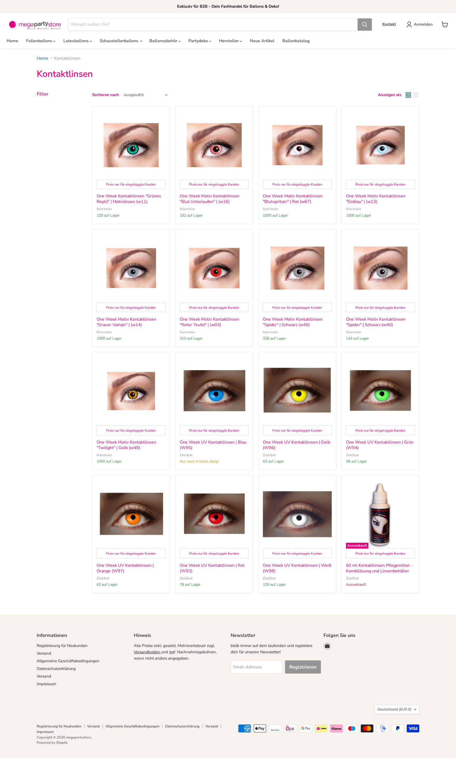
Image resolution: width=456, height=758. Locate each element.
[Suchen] (365, 24)
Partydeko (198, 41)
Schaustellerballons (119, 41)
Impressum (46, 684)
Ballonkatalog (296, 41)
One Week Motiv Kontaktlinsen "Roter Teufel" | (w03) (209, 322)
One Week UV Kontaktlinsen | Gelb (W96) (296, 445)
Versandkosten (147, 652)
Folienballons (39, 41)
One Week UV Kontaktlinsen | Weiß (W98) (297, 568)
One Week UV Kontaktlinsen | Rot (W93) (212, 568)
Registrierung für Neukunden (62, 645)
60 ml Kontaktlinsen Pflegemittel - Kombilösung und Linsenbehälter (379, 568)
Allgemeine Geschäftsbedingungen (68, 661)
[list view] (415, 95)
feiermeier (104, 209)
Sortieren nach (105, 95)
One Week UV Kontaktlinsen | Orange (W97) (125, 568)
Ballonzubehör (163, 41)
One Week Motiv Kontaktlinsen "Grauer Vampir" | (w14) (126, 322)
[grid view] (408, 95)
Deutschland (394, 709)
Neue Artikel (262, 41)
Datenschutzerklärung (56, 668)
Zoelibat (186, 455)
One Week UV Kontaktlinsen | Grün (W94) (380, 445)
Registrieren (303, 667)
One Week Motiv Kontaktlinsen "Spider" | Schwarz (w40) (292, 322)
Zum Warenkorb (405, 745)
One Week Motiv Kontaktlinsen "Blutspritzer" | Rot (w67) (292, 198)
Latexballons (76, 41)
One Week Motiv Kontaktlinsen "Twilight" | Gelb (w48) (126, 445)
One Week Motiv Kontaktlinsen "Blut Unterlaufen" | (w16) (209, 198)
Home (12, 41)
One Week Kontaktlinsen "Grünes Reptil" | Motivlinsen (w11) (129, 198)
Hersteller (229, 41)
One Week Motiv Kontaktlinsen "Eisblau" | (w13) (376, 198)
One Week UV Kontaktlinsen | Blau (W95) (213, 445)
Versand (44, 653)
